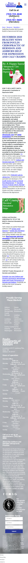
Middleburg (18, 311)
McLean (7, 315)
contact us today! (18, 488)
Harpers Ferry (18, 321)
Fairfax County (9, 327)
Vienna (16, 307)
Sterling (7, 309)
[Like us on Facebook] (4, 495)
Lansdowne (18, 319)
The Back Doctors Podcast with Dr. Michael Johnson (13, 185)
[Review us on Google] (16, 495)
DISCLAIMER (9, 545)
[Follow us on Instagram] (7, 495)
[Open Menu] (25, 4)
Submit (14, 531)
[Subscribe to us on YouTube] (10, 495)
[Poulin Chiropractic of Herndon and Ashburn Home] (14, 5)
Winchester (18, 331)
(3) (6, 260)
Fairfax (16, 327)
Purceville (17, 309)
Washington (8, 331)
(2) (8, 256)
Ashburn (7, 307)
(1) (21, 154)
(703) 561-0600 (14, 20)
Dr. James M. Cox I (19, 548)
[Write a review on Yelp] (13, 495)
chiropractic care (8, 135)
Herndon (7, 321)
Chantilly (7, 329)
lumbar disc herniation (17, 231)
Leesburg (7, 319)
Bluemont (17, 329)
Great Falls (8, 323)
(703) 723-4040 (14, 14)
